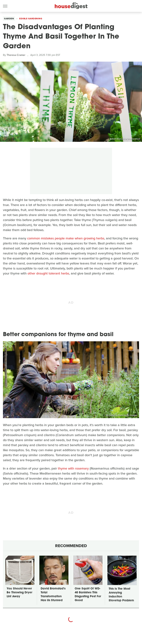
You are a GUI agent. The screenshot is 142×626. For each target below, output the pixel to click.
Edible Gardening (30, 18)
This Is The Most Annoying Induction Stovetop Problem (121, 595)
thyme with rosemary (73, 468)
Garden (9, 18)
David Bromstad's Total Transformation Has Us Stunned (53, 594)
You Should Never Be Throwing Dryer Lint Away (19, 592)
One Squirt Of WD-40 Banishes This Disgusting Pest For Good (88, 594)
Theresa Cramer (16, 55)
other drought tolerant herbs (48, 273)
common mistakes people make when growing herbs (65, 238)
